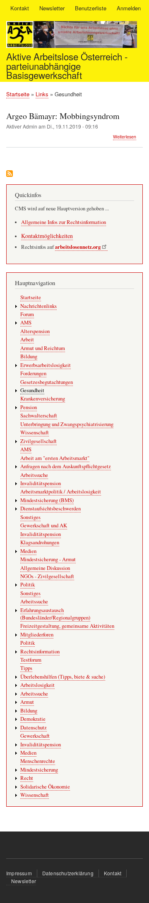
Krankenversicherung (42, 398)
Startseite (17, 94)
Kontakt (19, 8)
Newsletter (52, 8)
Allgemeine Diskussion (45, 568)
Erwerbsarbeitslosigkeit (45, 365)
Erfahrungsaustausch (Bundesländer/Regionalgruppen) (55, 614)
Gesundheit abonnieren (9, 174)
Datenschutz (33, 727)
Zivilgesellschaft (38, 441)
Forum (27, 314)
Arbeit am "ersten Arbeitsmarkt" (54, 458)
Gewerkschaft (35, 735)
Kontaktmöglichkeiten (47, 236)
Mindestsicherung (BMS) (47, 500)
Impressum (19, 873)
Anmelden (129, 8)
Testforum (30, 659)
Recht (26, 777)
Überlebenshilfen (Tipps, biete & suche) (62, 676)
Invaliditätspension (40, 483)
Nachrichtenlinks (38, 306)
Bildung (28, 356)
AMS (25, 322)
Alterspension (35, 331)
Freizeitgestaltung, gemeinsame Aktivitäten (67, 625)
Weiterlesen (124, 136)
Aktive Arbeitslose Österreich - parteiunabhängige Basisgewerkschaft (66, 65)
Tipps (26, 668)
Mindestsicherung (39, 769)
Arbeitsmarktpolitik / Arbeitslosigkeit (60, 491)
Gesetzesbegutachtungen (46, 382)
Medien (28, 551)
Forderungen (33, 373)
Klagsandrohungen (39, 542)
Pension (28, 407)
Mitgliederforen (36, 634)
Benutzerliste (90, 8)
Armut (27, 701)
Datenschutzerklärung (68, 873)
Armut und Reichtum (42, 348)
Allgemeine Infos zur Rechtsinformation (63, 222)
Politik (27, 584)
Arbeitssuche (34, 475)
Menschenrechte (37, 761)
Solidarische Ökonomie (45, 786)
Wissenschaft (34, 432)
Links (42, 94)
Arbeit (27, 339)
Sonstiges (30, 517)
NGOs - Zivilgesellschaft (47, 576)
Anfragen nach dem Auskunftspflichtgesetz (65, 466)
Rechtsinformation (40, 651)
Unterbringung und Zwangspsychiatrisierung (66, 424)
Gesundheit (32, 390)
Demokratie (33, 718)
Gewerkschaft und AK (43, 525)
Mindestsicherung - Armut (48, 559)
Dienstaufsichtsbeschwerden (50, 508)
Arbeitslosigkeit (37, 685)
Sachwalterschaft (38, 415)
